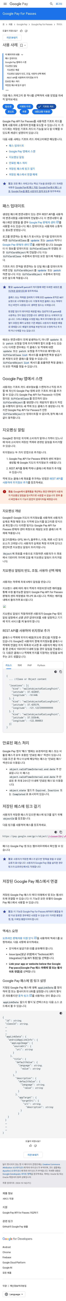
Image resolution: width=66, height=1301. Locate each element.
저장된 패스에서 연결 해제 (23, 174)
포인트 (11, 111)
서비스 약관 (8, 1198)
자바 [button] (20, 665)
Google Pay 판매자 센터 (42, 222)
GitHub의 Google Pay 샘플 (15, 1226)
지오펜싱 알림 (16, 157)
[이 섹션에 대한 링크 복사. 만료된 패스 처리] (32, 743)
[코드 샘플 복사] (60, 671)
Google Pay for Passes (19, 14)
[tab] (9, 665)
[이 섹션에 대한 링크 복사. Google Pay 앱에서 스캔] (45, 379)
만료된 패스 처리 (18, 163)
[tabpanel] (33, 701)
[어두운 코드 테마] (55, 671)
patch (50, 240)
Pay (25, 4)
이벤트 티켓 (25, 106)
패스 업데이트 (16, 145)
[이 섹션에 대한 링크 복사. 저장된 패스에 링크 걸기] (44, 807)
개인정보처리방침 (18, 1286)
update (35, 240)
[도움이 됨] (21, 31)
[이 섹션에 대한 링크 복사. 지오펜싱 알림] (28, 430)
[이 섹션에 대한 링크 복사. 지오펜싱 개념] (24, 511)
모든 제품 (7, 1273)
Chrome (7, 1252)
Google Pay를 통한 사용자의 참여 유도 (29, 191)
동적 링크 (23, 995)
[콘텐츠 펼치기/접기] (22, 55)
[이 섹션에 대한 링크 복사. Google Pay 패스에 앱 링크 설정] (49, 981)
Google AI (7, 1267)
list (24, 355)
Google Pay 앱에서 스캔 (22, 151)
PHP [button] (30, 665)
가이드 (59, 24)
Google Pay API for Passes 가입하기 (20, 1212)
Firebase (7, 1257)
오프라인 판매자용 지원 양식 (18, 938)
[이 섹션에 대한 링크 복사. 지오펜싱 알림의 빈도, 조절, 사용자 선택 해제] (6, 575)
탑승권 (8, 106)
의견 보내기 (12, 37)
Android (7, 1247)
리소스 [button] (9, 665)
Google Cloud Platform (14, 1262)
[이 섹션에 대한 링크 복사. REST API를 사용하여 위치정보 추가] (53, 631)
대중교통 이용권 (42, 111)
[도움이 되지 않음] (26, 31)
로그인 (59, 4)
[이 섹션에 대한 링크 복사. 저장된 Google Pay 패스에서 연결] (6, 887)
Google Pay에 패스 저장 (26, 187)
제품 (10, 24)
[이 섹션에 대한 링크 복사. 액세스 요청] (21, 931)
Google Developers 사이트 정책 (17, 1174)
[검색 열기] (51, 4)
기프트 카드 (48, 106)
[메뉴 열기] (5, 4)
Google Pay (22, 24)
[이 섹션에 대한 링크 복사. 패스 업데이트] (28, 206)
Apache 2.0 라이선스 (12, 1171)
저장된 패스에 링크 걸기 (22, 168)
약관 (5, 1286)
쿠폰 (24, 111)
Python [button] (41, 665)
